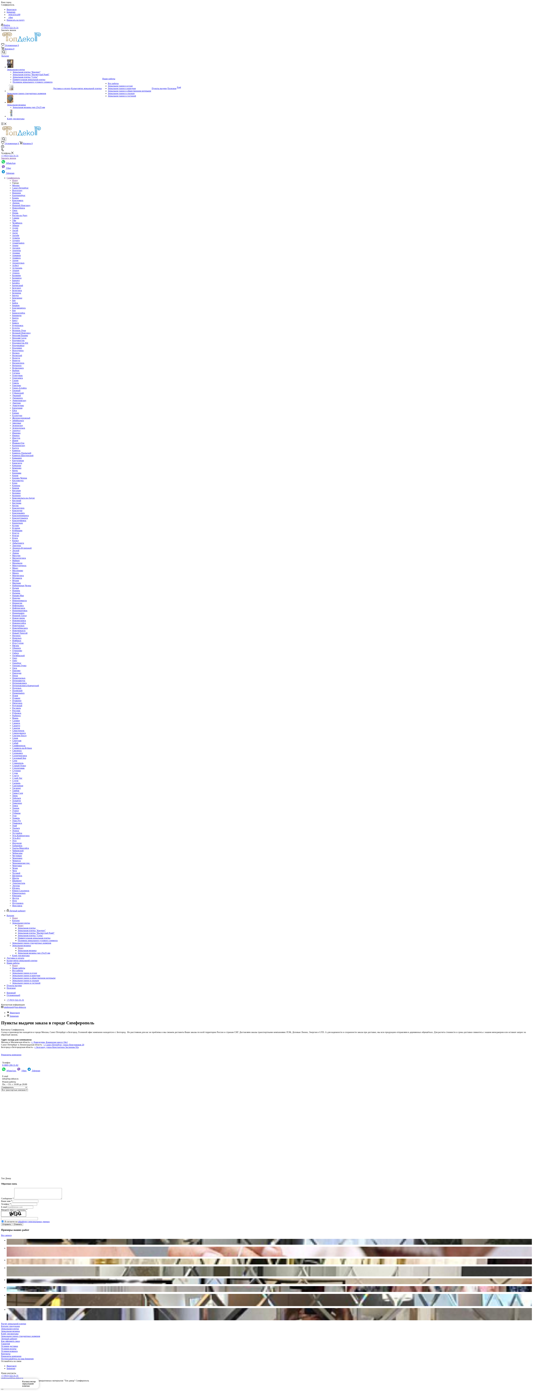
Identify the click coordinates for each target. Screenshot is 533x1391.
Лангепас (16, 545)
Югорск (16, 888)
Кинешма (16, 473)
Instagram (11, 12)
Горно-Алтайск (19, 388)
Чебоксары (17, 853)
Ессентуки (17, 415)
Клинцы (16, 485)
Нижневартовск (19, 610)
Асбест (15, 265)
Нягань (15, 645)
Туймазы (16, 813)
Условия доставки (9, 1346)
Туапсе (15, 810)
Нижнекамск (18, 613)
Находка (16, 598)
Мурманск (17, 578)
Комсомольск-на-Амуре (23, 498)
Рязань (15, 718)
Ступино (16, 770)
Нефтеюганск (18, 608)
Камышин (17, 458)
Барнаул (16, 280)
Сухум (15, 780)
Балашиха (17, 278)
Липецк (16, 203)
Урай (14, 825)
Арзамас (16, 253)
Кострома (16, 503)
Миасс (15, 568)
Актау (15, 233)
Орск (14, 668)
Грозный (16, 390)
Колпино (16, 495)
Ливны (15, 553)
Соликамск (17, 753)
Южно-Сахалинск (20, 890)
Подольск (16, 688)
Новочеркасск (19, 630)
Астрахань (17, 268)
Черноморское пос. (21, 863)
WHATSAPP (14, 14)
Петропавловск (19, 683)
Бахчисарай (17, 285)
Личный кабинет (9, 1339)
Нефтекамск (18, 605)
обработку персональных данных (34, 1221)
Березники (17, 298)
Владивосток (18, 340)
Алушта (16, 240)
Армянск (16, 258)
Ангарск (16, 248)
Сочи (14, 760)
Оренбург (16, 663)
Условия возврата (9, 1351)
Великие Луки (19, 330)
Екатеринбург (18, 195)
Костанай (16, 500)
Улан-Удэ (16, 820)
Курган (15, 535)
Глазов (15, 380)
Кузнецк (16, 528)
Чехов (15, 868)
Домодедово (18, 405)
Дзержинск (17, 398)
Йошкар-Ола (18, 443)
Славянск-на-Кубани (22, 748)
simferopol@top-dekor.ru (15, 1007)
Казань (15, 198)
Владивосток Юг (20, 343)
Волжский (17, 355)
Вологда (16, 358)
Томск (15, 805)
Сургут (15, 775)
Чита (14, 870)
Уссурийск (17, 833)
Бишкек (16, 305)
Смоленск (17, 750)
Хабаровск (17, 845)
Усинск (15, 830)
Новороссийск (19, 623)
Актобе (15, 235)
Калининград (18, 445)
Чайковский (18, 850)
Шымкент (17, 880)
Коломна (16, 493)
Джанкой (16, 395)
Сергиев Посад (19, 735)
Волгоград (17, 190)
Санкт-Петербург (20, 188)
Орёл (14, 660)
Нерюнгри (17, 603)
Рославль (16, 708)
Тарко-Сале (17, 793)
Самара (15, 218)
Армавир (16, 255)
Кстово (15, 525)
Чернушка (17, 865)
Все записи (6, 1235)
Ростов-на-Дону (19, 215)
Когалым (16, 490)
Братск (15, 318)
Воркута (16, 360)
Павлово (16, 670)
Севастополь (18, 730)
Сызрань (16, 783)
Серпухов (16, 740)
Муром (15, 580)
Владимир (17, 348)
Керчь (15, 470)
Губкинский (18, 393)
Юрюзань (16, 895)
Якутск (15, 898)
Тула (14, 815)
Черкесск (16, 860)
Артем (15, 260)
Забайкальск (18, 420)
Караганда (17, 463)
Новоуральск (18, 625)
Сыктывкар (17, 785)
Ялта (14, 900)
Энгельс (16, 885)
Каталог (16, 920)
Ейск (14, 410)
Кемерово (16, 468)
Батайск (16, 283)
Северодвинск (19, 733)
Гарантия (5, 1344)
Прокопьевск (18, 693)
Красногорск (18, 508)
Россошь (16, 710)
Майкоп (16, 560)
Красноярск (17, 200)
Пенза (15, 675)
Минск (15, 573)
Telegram (10, 173)
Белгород (16, 288)
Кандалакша (18, 460)
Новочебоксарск (20, 628)
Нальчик (16, 593)
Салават (16, 720)
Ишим (15, 440)
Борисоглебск (18, 313)
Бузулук (16, 328)
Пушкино (16, 700)
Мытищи (16, 583)
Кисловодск (18, 480)
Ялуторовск (17, 903)
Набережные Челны (21, 585)
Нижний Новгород (21, 205)
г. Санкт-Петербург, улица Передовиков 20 (64, 1045)
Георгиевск (17, 378)
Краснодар (17, 510)
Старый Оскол (19, 765)
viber (10, 17)
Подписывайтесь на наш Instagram (17, 1359)
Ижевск (16, 435)
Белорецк (16, 293)
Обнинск (16, 648)
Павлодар (16, 673)
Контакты (5, 1354)
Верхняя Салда (19, 338)
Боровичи (17, 315)
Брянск (15, 323)
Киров (15, 475)
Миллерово (17, 570)
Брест (14, 320)
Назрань (16, 590)
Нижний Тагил (19, 615)
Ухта (14, 840)
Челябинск (17, 223)
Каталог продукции (10, 1326)
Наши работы (18, 968)
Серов (15, 738)
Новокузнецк (18, 618)
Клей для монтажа (9, 1334)
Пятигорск (17, 703)
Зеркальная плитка (27, 928)
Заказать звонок (8, 158)
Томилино (17, 803)
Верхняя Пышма (20, 335)
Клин (14, 483)
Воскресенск (18, 363)
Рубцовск (16, 713)
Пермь (15, 213)
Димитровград (19, 400)
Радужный (17, 705)
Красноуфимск (19, 520)
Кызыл (15, 540)
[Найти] (2, 1389)
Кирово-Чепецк (19, 478)
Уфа (14, 220)
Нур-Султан (18, 643)
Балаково (16, 275)
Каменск (16, 450)
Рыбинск (16, 715)
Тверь (15, 795)
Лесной (15, 550)
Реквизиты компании (11, 1055)
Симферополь (18, 745)
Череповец (17, 858)
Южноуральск (19, 893)
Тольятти (16, 800)
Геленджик (17, 375)
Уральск (16, 828)
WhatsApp (11, 163)
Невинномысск (19, 600)
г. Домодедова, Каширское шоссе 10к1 (50, 1042)
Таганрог (16, 788)
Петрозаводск (18, 680)
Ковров (15, 488)
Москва (15, 185)
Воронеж (16, 193)
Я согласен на (27, 1221)
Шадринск (17, 875)
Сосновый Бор (19, 758)
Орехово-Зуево (19, 665)
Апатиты (16, 250)
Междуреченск (19, 565)
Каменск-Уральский (21, 453)
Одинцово (17, 650)
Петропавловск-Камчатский (25, 685)
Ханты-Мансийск (20, 848)
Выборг (16, 370)
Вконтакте (12, 9)
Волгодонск (18, 350)
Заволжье (16, 423)
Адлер (15, 228)
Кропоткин (17, 523)
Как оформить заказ (10, 1341)
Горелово (16, 385)
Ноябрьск (16, 640)
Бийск (15, 303)
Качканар (16, 465)
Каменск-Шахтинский (22, 455)
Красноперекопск (20, 515)
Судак (15, 773)
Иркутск (16, 438)
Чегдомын (17, 855)
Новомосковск (19, 620)
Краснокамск (18, 513)
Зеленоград (17, 425)
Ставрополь (17, 763)
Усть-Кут (16, 838)
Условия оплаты (8, 1349)
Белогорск (17, 290)
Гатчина (16, 373)
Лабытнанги (18, 543)
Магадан (16, 555)
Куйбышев (17, 530)
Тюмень (16, 818)
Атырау (15, 270)
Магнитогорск (19, 558)
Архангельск (18, 263)
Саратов (16, 728)
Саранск (16, 723)
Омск (14, 210)
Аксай (15, 230)
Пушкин (16, 698)
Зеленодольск (18, 428)
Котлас (15, 505)
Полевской (17, 690)
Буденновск (17, 325)
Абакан (15, 225)
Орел (14, 658)
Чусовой (16, 873)
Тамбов (15, 790)
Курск (15, 538)
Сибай (15, 743)
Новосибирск (18, 208)
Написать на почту (16, 20)
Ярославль (17, 905)
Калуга (15, 448)
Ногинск (16, 635)
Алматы (16, 238)
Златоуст (16, 430)
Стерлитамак (18, 768)
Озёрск (15, 653)
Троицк (15, 808)
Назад (15, 180)
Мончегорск (18, 575)
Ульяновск (17, 823)
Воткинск (17, 365)
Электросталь (18, 883)
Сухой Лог (17, 778)
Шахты (15, 878)
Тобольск (16, 798)
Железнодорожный (21, 418)
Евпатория (17, 408)
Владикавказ (18, 345)
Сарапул (16, 725)
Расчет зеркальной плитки (13, 1324)
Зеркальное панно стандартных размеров (20, 1336)
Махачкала (17, 563)
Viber (8, 168)
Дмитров (16, 403)
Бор (14, 310)
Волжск (16, 353)
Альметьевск (18, 243)
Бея (13, 300)
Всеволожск (18, 368)
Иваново (16, 433)
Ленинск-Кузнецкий (22, 548)
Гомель (15, 383)
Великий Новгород (21, 333)
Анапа (15, 245)
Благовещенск (19, 308)
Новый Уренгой (19, 633)
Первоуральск (18, 678)
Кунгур (15, 533)
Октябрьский (18, 655)
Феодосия (17, 843)
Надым (15, 588)
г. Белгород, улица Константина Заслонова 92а (57, 1047)
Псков (15, 695)
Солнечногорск (19, 755)
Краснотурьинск (20, 518)
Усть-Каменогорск (21, 835)
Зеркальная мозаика (27, 950)
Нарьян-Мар (18, 595)
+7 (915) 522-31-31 (9, 28)
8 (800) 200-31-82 (10, 1065)
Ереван (15, 413)
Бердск (15, 295)
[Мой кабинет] (2, 147)
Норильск (17, 638)
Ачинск (16, 273)
